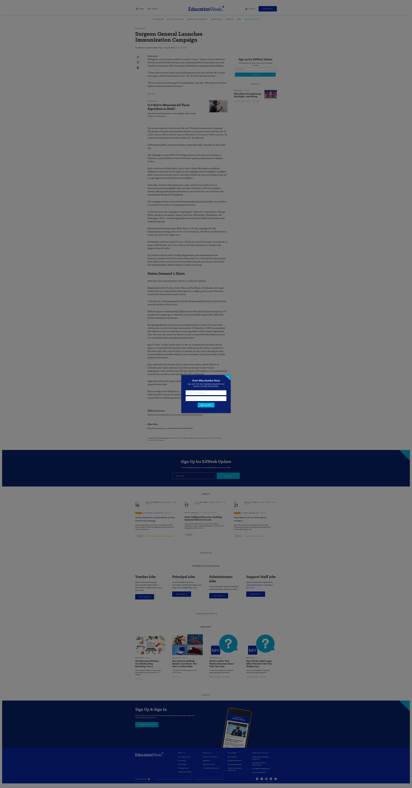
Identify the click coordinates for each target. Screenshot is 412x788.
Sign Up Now (206, 405)
